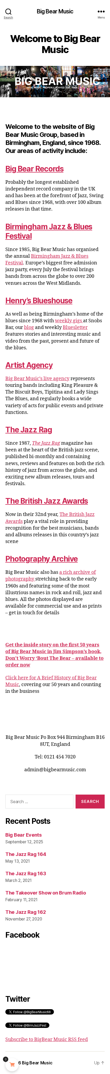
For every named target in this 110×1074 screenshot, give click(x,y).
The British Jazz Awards (46, 501)
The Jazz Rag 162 (25, 912)
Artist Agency (29, 365)
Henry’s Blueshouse (38, 300)
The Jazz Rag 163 (25, 873)
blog (29, 327)
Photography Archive (41, 558)
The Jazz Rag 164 (25, 854)
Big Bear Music (55, 11)
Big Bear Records (34, 168)
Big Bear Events (23, 835)
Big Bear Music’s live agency (37, 379)
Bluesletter (75, 327)
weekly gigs (69, 321)
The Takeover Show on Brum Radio (45, 893)
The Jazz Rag (28, 429)
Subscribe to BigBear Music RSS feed (46, 1039)
